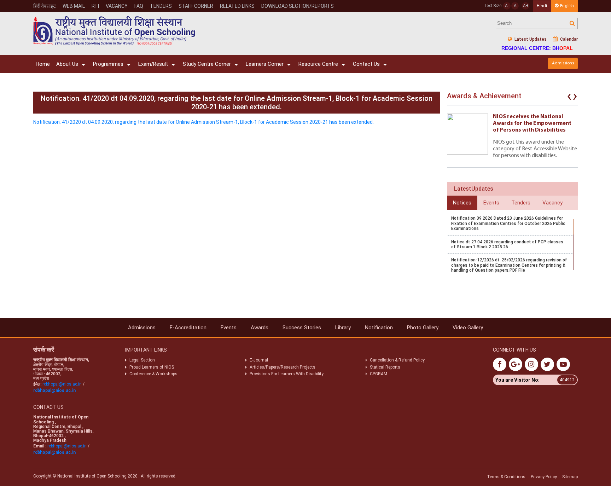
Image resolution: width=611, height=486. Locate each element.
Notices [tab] (462, 202)
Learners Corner (265, 64)
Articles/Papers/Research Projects (282, 367)
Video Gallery (468, 327)
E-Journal (259, 360)
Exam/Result (153, 64)
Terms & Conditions (506, 476)
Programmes (108, 64)
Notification (379, 327)
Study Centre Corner (207, 64)
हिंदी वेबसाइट (44, 6)
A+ (526, 5)
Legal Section (142, 360)
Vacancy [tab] (552, 202)
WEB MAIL (74, 6)
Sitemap (570, 476)
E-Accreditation (188, 327)
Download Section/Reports (297, 6)
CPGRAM (379, 373)
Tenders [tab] (520, 202)
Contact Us (366, 64)
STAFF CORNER (196, 6)
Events (229, 327)
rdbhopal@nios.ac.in (54, 390)
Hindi (542, 6)
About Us (67, 64)
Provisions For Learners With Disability (287, 373)
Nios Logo (114, 30)
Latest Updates (530, 39)
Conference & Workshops (153, 373)
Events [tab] (491, 202)
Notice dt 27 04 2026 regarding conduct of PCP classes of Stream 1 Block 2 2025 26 (507, 244)
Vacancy (117, 6)
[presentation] (569, 97)
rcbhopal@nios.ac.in (62, 384)
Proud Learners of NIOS (151, 367)
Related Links (237, 6)
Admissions (563, 63)
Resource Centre (318, 64)
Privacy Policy (544, 476)
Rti (95, 6)
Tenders (161, 6)
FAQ (138, 6)
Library (343, 327)
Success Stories (302, 327)
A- (507, 5)
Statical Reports (385, 367)
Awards (259, 327)
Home (43, 64)
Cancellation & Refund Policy (397, 360)
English (567, 6)
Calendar (568, 39)
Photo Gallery (422, 327)
